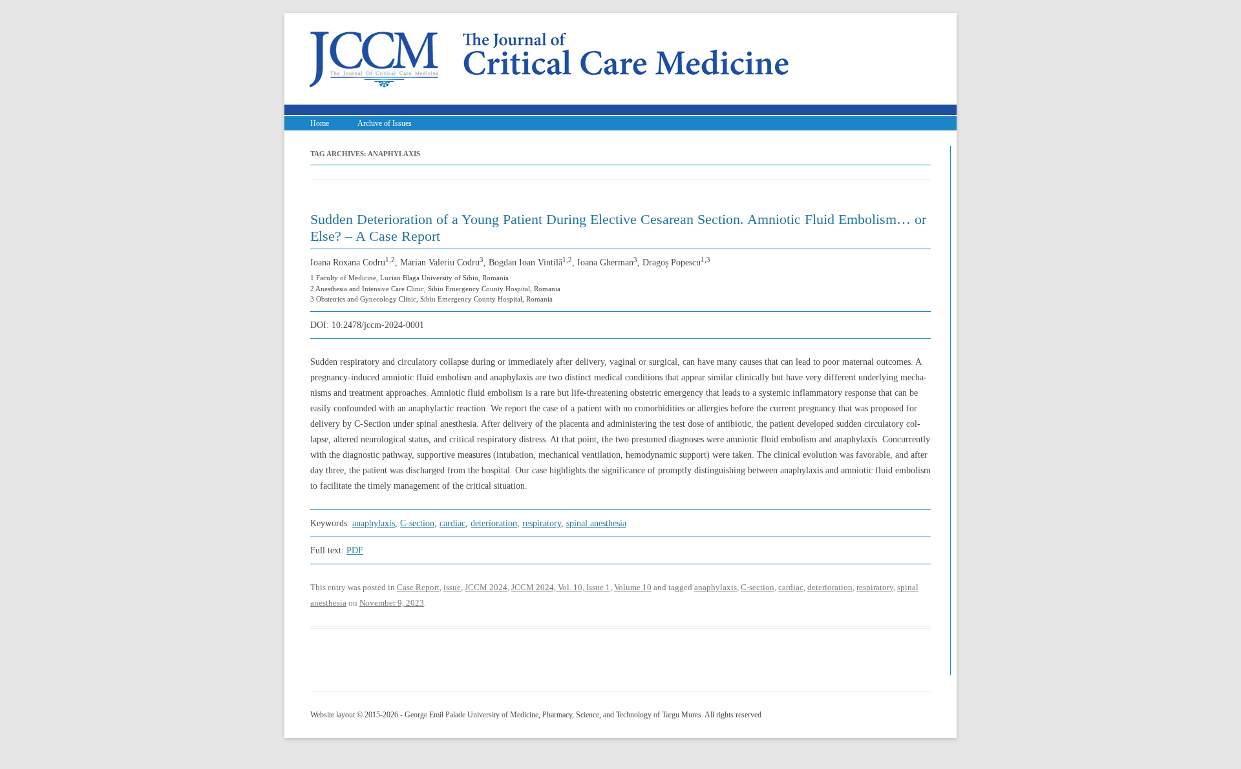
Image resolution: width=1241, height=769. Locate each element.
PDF (354, 550)
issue (452, 587)
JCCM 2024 (486, 587)
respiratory (541, 523)
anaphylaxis (373, 523)
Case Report (418, 587)
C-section (417, 523)
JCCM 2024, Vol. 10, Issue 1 (560, 587)
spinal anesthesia (596, 523)
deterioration (494, 523)
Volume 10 (633, 587)
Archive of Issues (384, 123)
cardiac (452, 523)
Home (319, 123)
